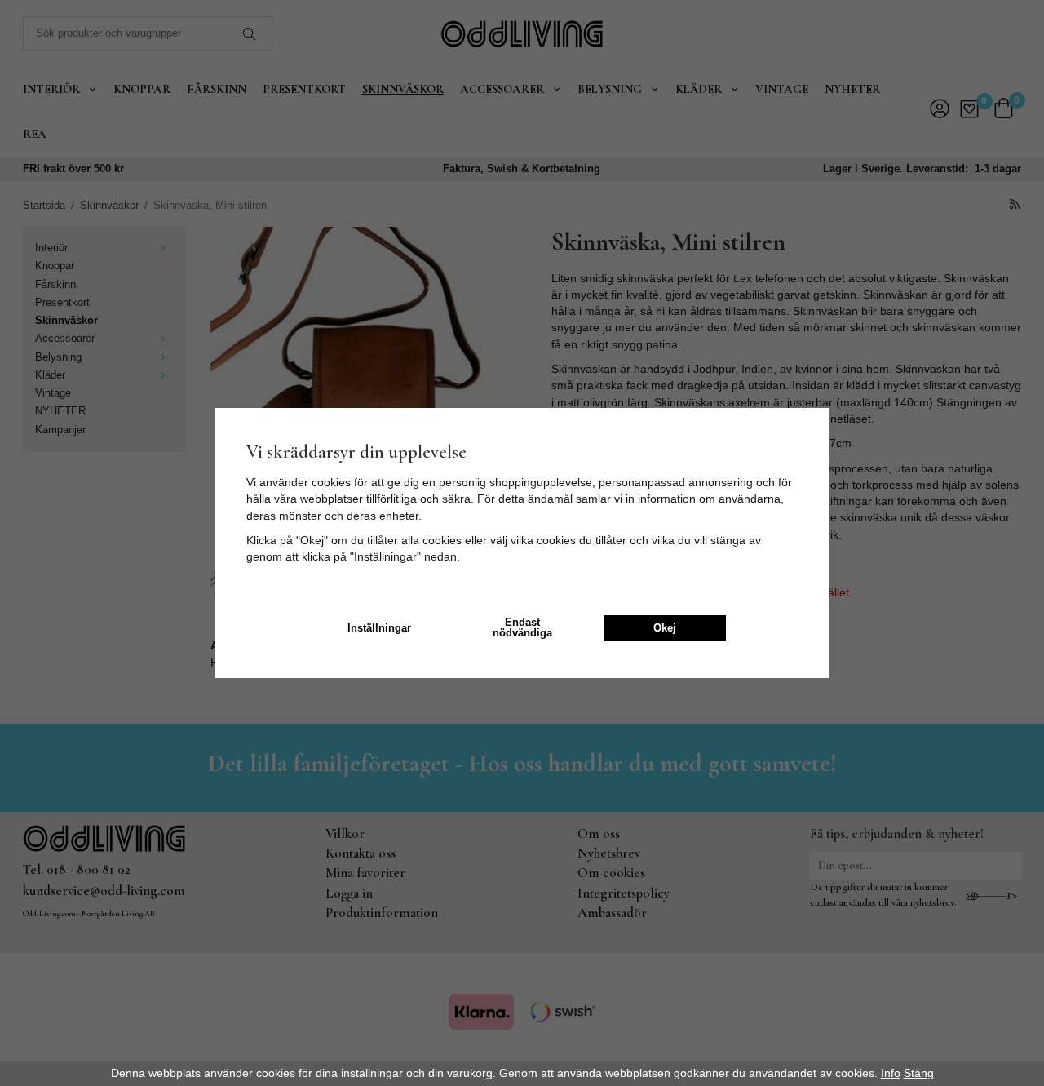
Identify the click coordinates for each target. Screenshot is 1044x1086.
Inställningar (379, 628)
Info (890, 1072)
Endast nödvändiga (522, 628)
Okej (664, 628)
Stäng (919, 1072)
